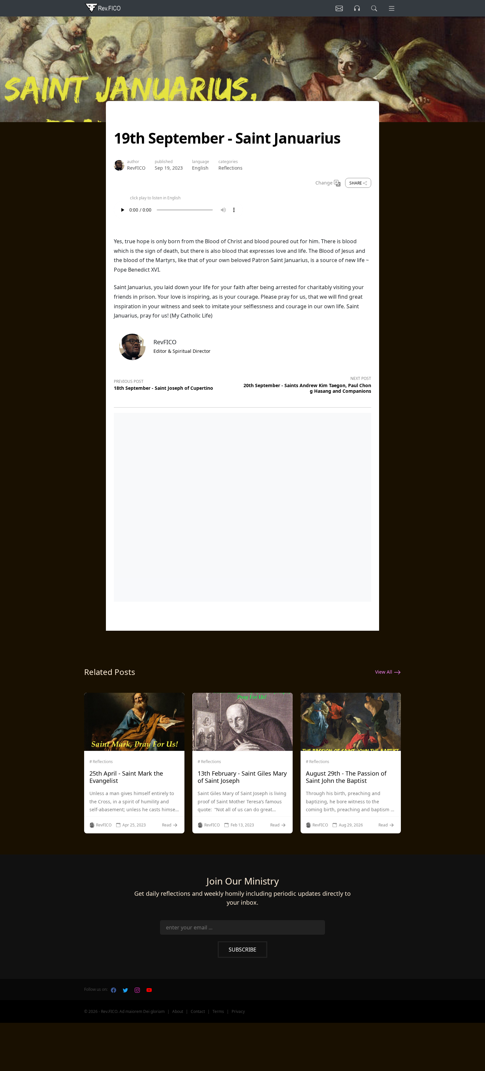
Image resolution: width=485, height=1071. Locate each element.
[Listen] (339, 8)
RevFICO (136, 168)
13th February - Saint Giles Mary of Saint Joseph (242, 777)
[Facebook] (113, 989)
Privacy (238, 1011)
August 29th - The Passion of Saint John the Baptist (346, 777)
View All (384, 672)
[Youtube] (149, 989)
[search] (374, 8)
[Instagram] (137, 989)
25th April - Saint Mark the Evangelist (126, 777)
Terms (218, 1011)
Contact (198, 1011)
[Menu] (391, 8)
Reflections (230, 168)
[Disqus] (242, 505)
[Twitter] (125, 989)
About (177, 1011)
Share (356, 183)
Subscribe (242, 949)
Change (324, 183)
